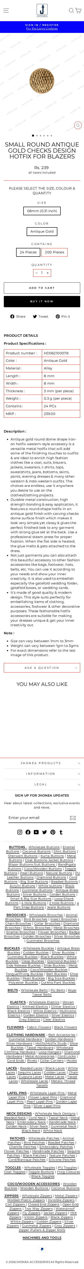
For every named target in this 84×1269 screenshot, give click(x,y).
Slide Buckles (55, 965)
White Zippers (22, 1221)
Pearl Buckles (34, 978)
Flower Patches (16, 1151)
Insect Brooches (63, 919)
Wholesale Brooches (46, 915)
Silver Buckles (63, 952)
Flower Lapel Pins (42, 1097)
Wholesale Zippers (37, 1196)
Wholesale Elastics (44, 1002)
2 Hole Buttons (62, 903)
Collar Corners (52, 1060)
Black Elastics (18, 1011)
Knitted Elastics (35, 1006)
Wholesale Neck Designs (55, 1113)
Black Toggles (42, 1176)
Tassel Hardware (39, 1047)
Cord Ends (16, 1060)
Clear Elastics (54, 1019)
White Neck (52, 1130)
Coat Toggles (15, 1172)
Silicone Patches (62, 1159)
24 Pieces (28, 252)
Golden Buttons (62, 894)
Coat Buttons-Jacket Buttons (49, 860)
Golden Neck (16, 1126)
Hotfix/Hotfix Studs (51, 1043)
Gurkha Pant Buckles (58, 982)
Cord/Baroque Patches (26, 1159)
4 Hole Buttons (33, 903)
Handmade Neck (62, 1122)
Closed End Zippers (44, 1204)
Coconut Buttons (36, 851)
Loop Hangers (50, 1052)
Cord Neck (37, 1118)
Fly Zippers (31, 1213)
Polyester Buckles (23, 982)
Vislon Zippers (35, 1217)
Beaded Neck (15, 1118)
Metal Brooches (66, 928)
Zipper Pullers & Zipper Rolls (42, 1230)
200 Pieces (54, 252)
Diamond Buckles (62, 961)
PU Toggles (67, 1167)
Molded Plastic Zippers (26, 1200)
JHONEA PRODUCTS (41, 763)
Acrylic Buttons (22, 886)
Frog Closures (68, 1172)
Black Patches (34, 1155)
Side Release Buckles (23, 965)
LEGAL (40, 784)
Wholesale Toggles (39, 1167)
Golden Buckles (36, 952)
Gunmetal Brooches (42, 940)
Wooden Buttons (34, 1188)
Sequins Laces (29, 1072)
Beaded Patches (61, 1142)
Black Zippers (62, 1217)
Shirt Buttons (65, 851)
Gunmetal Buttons (37, 890)
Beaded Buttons (64, 881)
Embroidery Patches (56, 1147)
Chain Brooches (18, 923)
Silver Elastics (63, 1015)
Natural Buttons (59, 873)
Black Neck (31, 1130)
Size (42, 202)
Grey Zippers (64, 1226)
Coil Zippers (15, 1204)
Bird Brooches (35, 919)
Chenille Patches (23, 1147)
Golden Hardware (59, 1039)
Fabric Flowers (39, 1027)
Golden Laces (55, 1072)
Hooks (72, 1060)
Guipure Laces (30, 1077)
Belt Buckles (56, 974)
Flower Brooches (52, 932)
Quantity (42, 264)
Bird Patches (34, 1142)
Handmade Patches (48, 1151)
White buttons (50, 886)
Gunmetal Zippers (37, 1226)
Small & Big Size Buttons (31, 898)
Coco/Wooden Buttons (43, 868)
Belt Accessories (61, 1035)
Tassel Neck (58, 1118)
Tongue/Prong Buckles (24, 974)
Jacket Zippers (55, 1213)
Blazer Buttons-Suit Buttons (32, 864)
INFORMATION (41, 773)
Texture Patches (62, 1155)
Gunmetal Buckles (22, 957)
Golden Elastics (36, 1015)
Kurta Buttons (52, 856)
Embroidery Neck (31, 1122)
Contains (41, 244)
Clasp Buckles (33, 961)
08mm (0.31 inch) (42, 211)
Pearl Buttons (31, 873)
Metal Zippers (66, 1196)
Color (42, 223)
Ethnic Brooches (37, 928)
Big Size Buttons (34, 881)
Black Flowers (65, 1027)
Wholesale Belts (34, 990)
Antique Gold (42, 231)
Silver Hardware (19, 1043)
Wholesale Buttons (44, 847)
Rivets (32, 1060)
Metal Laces (54, 1077)
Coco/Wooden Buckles (48, 969)
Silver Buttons (34, 894)
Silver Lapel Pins (47, 1106)
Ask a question (42, 667)
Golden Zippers (49, 1221)
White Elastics (45, 1011)
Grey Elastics (29, 1019)
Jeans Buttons (59, 907)
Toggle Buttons (41, 1172)
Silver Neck (39, 1126)
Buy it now (42, 301)
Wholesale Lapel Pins (48, 1093)
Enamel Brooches (20, 932)
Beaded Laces (31, 1068)
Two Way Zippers (39, 1208)
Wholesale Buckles (38, 948)
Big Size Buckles (61, 978)
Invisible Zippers (61, 1200)
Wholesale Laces (34, 1081)
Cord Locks (67, 1056)
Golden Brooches (37, 936)
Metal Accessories (39, 1056)
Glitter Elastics (63, 1006)
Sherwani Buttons (23, 856)
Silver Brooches (67, 936)
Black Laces (55, 1068)
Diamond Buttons (51, 877)
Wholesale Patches (44, 1138)
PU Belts (58, 990)
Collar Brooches (47, 923)
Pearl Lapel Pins (40, 1101)
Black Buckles (52, 957)
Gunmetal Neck (63, 1126)
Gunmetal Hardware (25, 1039)
